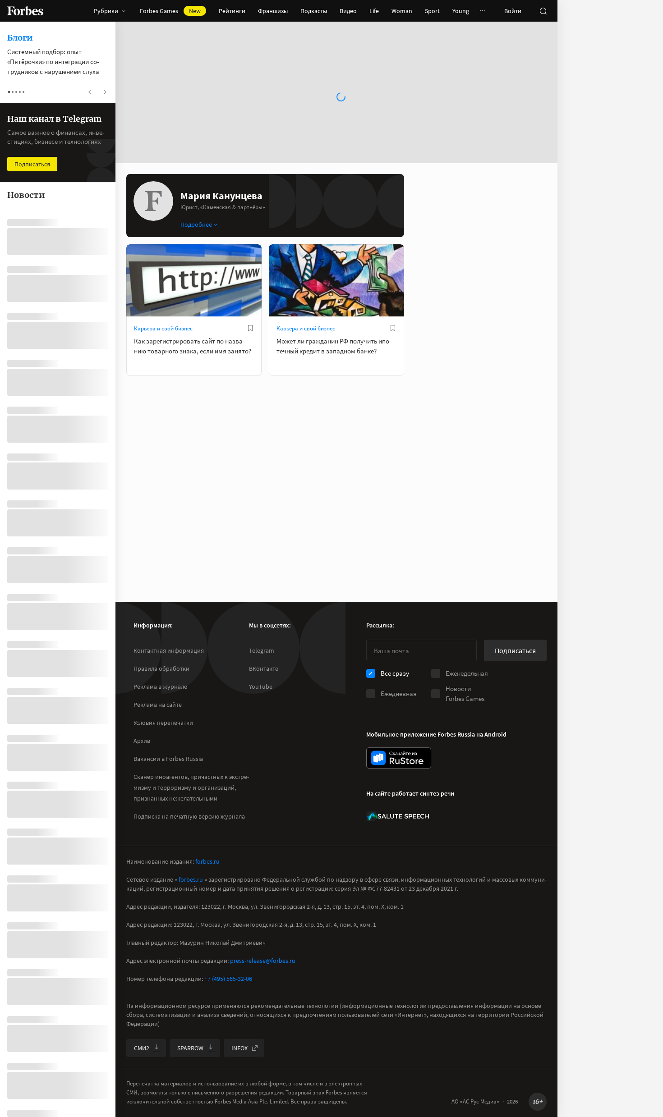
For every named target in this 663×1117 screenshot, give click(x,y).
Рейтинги (232, 11)
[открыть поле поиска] (543, 11)
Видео (348, 11)
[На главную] (25, 10)
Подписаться (515, 650)
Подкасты (313, 11)
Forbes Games (170, 11)
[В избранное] (250, 328)
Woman (401, 11)
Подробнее (196, 224)
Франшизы (273, 11)
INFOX (239, 1048)
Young (460, 11)
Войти (512, 11)
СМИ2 (141, 1048)
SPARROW (190, 1048)
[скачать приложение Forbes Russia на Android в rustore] (398, 758)
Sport (432, 11)
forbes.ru (207, 861)
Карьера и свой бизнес (163, 328)
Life (374, 11)
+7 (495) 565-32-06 (228, 979)
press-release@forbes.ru (262, 961)
